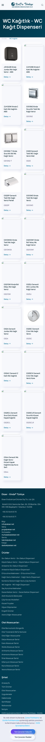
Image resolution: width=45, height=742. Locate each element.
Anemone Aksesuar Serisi (12, 654)
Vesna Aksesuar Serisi (11, 669)
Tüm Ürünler (7, 687)
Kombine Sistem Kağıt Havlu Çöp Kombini (19, 581)
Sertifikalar (6, 702)
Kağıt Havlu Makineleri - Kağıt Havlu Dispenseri (21, 577)
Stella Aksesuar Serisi (11, 647)
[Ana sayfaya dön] (22, 5)
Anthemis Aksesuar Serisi (12, 650)
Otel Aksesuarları (9, 690)
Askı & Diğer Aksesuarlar (12, 614)
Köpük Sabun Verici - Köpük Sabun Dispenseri (20, 562)
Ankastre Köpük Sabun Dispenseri (16, 569)
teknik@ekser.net (9, 540)
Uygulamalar (7, 694)
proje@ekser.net (8, 529)
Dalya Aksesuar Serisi (10, 639)
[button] (3, 5)
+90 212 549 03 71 (9, 516)
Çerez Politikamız (32, 717)
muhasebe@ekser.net (10, 535)
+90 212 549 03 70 (9, 512)
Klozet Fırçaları (8, 603)
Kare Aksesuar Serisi (10, 643)
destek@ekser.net (9, 545)
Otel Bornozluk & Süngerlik (13, 628)
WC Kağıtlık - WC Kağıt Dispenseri (15, 584)
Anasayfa (6, 683)
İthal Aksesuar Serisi (10, 658)
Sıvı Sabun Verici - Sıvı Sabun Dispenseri (18, 558)
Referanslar (6, 705)
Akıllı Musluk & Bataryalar (12, 596)
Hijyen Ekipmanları (9, 607)
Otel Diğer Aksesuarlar (11, 635)
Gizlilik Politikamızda (10, 720)
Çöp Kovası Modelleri (10, 599)
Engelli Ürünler (8, 611)
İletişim (5, 709)
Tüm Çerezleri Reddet (23, 737)
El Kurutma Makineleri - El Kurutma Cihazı (18, 573)
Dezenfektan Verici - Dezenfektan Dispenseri (20, 592)
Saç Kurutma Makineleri (11, 588)
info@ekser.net (8, 524)
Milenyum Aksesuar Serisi (12, 662)
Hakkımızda (6, 698)
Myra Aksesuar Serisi (10, 666)
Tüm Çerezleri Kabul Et (23, 732)
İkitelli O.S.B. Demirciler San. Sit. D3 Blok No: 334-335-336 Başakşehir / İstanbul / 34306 (21, 505)
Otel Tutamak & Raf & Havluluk (14, 632)
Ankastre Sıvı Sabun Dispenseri (15, 566)
